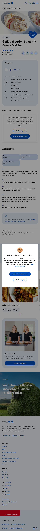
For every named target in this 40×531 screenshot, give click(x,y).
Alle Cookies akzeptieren (20, 274)
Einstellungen (20, 280)
